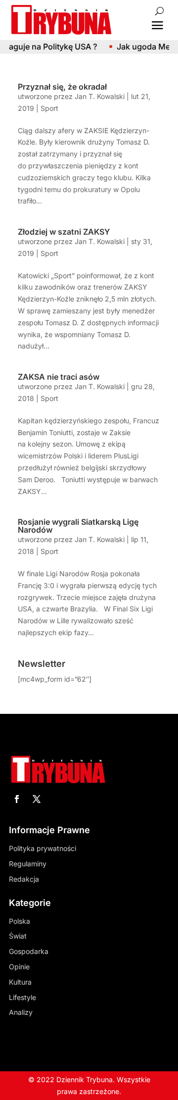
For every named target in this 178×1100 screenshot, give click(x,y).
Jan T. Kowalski (100, 96)
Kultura (20, 982)
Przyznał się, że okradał (62, 87)
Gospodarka (28, 951)
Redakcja (24, 879)
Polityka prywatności (42, 848)
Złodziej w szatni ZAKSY (64, 232)
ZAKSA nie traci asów (58, 377)
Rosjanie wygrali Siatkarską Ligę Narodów (78, 526)
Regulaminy (27, 863)
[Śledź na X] (36, 799)
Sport (49, 108)
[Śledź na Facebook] (17, 799)
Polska (19, 921)
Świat (18, 936)
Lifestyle (22, 997)
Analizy (21, 1012)
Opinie (19, 966)
